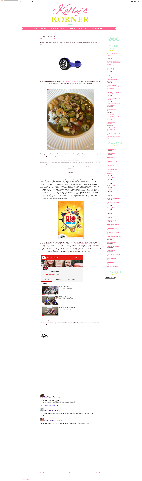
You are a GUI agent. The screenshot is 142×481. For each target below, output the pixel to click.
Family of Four (111, 122)
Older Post (99, 473)
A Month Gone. (110, 57)
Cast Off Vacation (111, 105)
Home (70, 473)
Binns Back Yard (111, 115)
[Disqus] (71, 366)
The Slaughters (111, 177)
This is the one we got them (69, 81)
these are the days (111, 258)
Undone (109, 111)
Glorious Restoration (112, 79)
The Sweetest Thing (112, 216)
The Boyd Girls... (111, 186)
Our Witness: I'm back (112, 70)
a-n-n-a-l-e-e (110, 212)
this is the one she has (81, 243)
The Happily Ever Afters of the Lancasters (114, 237)
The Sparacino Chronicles (114, 92)
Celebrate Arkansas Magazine (113, 136)
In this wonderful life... (113, 224)
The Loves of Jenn (112, 128)
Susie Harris (110, 194)
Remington (109, 123)
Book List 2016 (110, 94)
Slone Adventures (111, 109)
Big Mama (110, 173)
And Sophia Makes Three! (114, 61)
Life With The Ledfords (113, 254)
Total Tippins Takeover (113, 228)
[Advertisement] (28, 65)
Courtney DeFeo (111, 208)
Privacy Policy (28, 479)
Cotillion (109, 75)
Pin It (41, 332)
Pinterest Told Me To (112, 149)
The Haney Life (111, 250)
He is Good (109, 81)
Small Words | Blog (112, 190)
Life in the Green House (113, 198)
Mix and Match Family (113, 232)
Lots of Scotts (110, 165)
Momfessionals (111, 153)
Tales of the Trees (111, 220)
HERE (48, 326)
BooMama (110, 157)
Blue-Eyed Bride (111, 242)
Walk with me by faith (113, 246)
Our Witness (110, 68)
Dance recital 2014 (111, 129)
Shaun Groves (110, 181)
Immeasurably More (112, 266)
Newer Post (42, 473)
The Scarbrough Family (113, 103)
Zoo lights (109, 99)
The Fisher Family (112, 161)
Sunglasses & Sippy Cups (113, 98)
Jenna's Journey (111, 85)
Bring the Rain (111, 262)
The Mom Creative (112, 169)
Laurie (109, 74)
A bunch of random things (49, 39)
